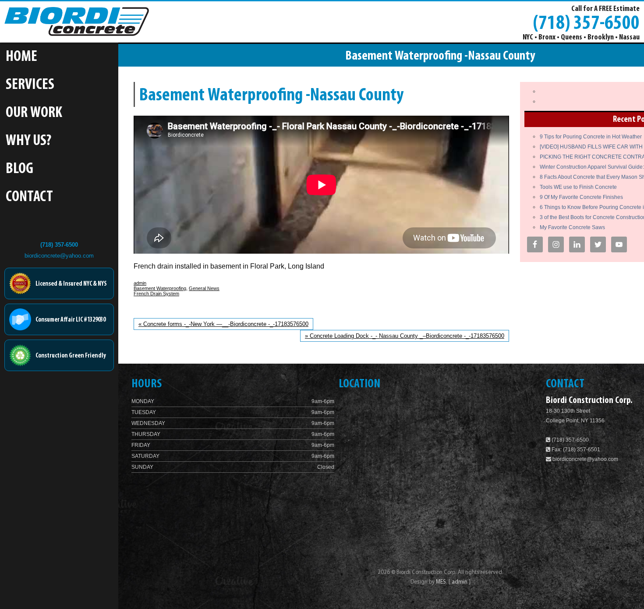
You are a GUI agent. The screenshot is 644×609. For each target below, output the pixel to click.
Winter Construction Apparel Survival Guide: (592, 167)
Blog (19, 169)
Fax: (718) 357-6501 (575, 449)
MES (441, 582)
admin (140, 283)
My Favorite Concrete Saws (572, 227)
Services (30, 85)
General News (204, 288)
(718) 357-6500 (586, 22)
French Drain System (156, 293)
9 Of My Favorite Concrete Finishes (581, 197)
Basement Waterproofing (160, 288)
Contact (29, 197)
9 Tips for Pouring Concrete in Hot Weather (591, 137)
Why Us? (28, 141)
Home (21, 57)
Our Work (34, 113)
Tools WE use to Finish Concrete (578, 187)
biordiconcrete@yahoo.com (59, 255)
